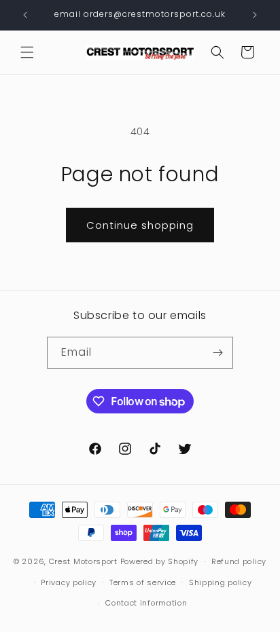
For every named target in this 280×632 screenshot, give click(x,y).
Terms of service (142, 582)
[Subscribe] (217, 353)
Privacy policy (69, 582)
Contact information (146, 602)
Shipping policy (220, 582)
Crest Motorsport (83, 561)
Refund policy (238, 561)
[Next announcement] (255, 15)
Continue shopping (140, 225)
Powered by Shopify (159, 561)
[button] (27, 52)
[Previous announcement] (25, 15)
